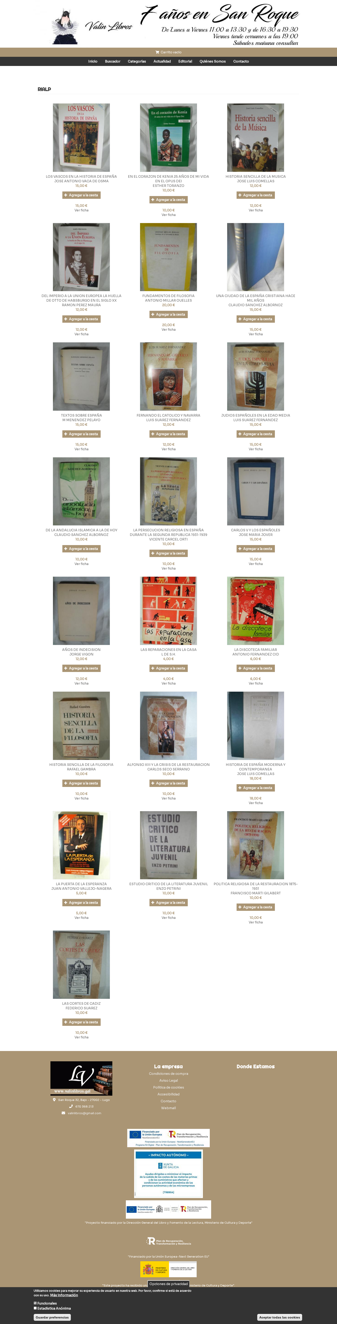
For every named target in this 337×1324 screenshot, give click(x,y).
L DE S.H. (168, 654)
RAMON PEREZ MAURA (81, 305)
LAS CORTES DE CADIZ (81, 1004)
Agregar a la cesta (83, 195)
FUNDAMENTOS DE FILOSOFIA (168, 296)
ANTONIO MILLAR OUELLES (168, 300)
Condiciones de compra (168, 1074)
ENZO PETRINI (168, 889)
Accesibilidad (168, 1094)
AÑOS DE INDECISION (81, 650)
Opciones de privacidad (168, 1284)
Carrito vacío (171, 52)
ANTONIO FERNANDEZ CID (255, 654)
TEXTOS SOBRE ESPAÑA (81, 415)
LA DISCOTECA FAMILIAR (255, 650)
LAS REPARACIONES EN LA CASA (169, 650)
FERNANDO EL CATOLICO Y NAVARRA (168, 415)
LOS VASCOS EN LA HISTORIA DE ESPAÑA (81, 177)
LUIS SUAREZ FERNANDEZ (168, 420)
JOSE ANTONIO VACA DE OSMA (81, 181)
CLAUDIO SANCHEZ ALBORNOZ (256, 305)
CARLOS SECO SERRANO (168, 769)
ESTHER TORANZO (168, 186)
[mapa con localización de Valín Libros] (255, 1093)
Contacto (241, 61)
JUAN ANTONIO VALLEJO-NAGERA (81, 889)
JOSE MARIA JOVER (256, 535)
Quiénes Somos (213, 61)
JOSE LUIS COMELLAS (255, 181)
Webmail (168, 1108)
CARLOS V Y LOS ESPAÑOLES (255, 530)
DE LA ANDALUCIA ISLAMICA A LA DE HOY (81, 530)
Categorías (137, 61)
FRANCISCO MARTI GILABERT (256, 893)
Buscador (112, 61)
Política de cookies (168, 1087)
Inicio (92, 61)
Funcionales (47, 1303)
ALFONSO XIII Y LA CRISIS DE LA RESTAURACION (168, 765)
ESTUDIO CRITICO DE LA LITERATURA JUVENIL (168, 884)
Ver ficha (81, 210)
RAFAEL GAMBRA (81, 769)
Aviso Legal (168, 1080)
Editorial (185, 61)
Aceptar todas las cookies (279, 1317)
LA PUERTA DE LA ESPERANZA (81, 884)
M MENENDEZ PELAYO (81, 420)
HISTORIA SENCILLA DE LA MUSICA (256, 177)
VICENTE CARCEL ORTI (168, 539)
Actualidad (162, 61)
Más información (64, 1295)
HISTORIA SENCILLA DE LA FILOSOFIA (81, 765)
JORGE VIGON (81, 654)
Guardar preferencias (52, 1317)
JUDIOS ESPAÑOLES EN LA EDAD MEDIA (255, 415)
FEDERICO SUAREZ (81, 1008)
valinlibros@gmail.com (84, 1113)
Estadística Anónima (54, 1308)
